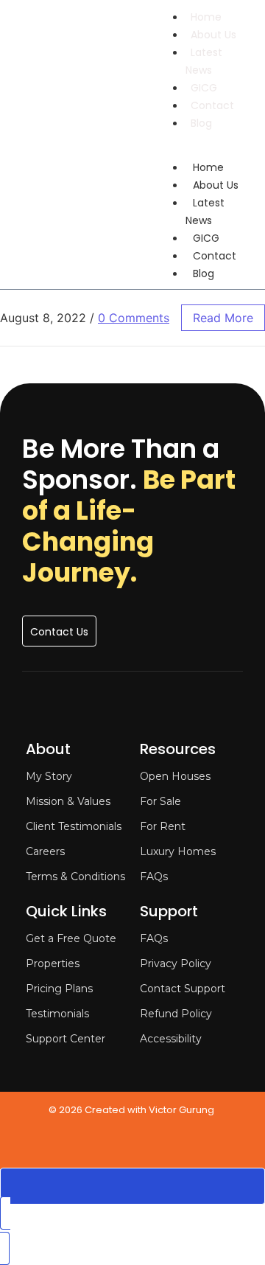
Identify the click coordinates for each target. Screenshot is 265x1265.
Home (206, 17)
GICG (204, 87)
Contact (212, 105)
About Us (213, 34)
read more (223, 317)
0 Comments (133, 317)
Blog (201, 123)
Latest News (204, 61)
